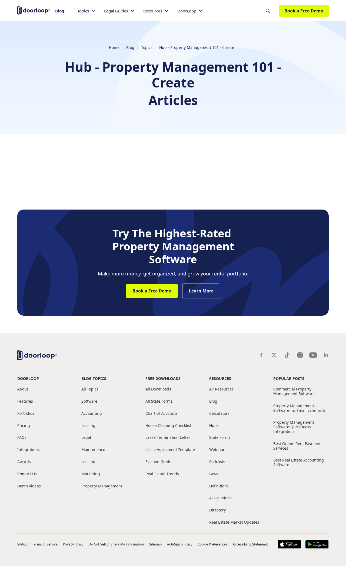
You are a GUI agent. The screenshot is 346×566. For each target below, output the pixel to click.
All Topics (89, 389)
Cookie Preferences (212, 544)
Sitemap (155, 544)
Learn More (201, 291)
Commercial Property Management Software (294, 391)
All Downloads (158, 389)
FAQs (21, 437)
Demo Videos (29, 486)
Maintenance (93, 449)
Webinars (218, 449)
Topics (146, 47)
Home (114, 47)
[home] (33, 9)
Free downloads (163, 378)
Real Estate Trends (162, 474)
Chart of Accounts (161, 413)
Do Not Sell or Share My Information (116, 544)
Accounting (91, 413)
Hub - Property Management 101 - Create (196, 47)
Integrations (28, 449)
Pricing (23, 425)
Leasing (88, 425)
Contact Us (27, 474)
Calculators (219, 413)
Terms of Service (45, 544)
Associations (220, 498)
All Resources (221, 389)
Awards (24, 462)
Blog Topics (93, 378)
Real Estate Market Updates (234, 522)
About (22, 389)
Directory (217, 510)
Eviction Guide (158, 462)
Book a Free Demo (303, 11)
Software (89, 401)
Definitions (219, 486)
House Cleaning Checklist (168, 425)
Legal (86, 437)
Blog (59, 11)
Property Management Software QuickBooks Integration (293, 427)
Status (22, 544)
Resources (220, 378)
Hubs (214, 425)
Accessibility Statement (250, 544)
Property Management (101, 486)
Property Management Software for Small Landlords (299, 408)
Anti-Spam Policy (179, 544)
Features (25, 401)
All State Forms (158, 401)
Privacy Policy (73, 544)
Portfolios (25, 413)
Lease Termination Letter (167, 437)
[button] (86, 10)
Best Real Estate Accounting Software (298, 462)
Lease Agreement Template (170, 449)
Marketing (90, 474)
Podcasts (217, 462)
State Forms (220, 437)
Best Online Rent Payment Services (297, 446)
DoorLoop (28, 378)
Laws (213, 474)
